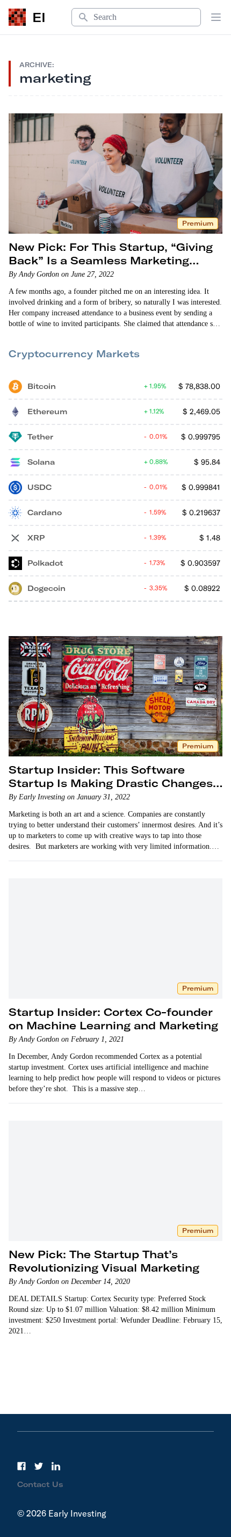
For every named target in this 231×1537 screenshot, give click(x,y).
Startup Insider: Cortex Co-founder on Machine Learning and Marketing (113, 1018)
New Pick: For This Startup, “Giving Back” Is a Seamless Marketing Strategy (111, 260)
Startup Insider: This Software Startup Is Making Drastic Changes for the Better (111, 783)
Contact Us (40, 1484)
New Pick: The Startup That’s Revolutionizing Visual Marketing (104, 1260)
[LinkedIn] (56, 1466)
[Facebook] (21, 1466)
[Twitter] (38, 1466)
